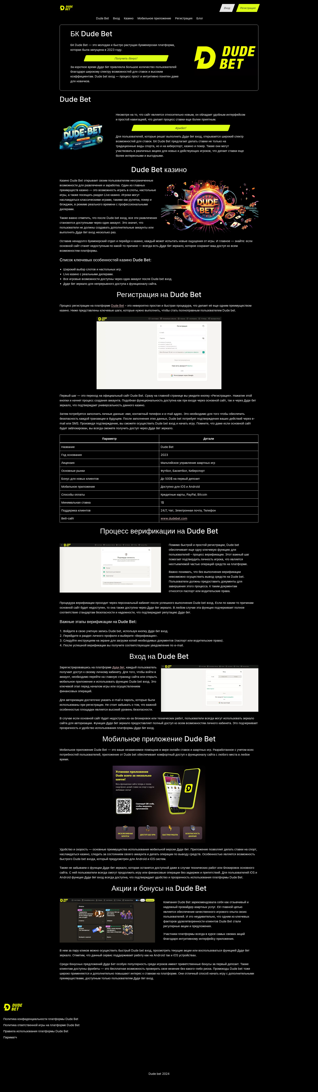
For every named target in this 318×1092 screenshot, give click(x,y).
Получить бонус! (126, 58)
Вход (227, 8)
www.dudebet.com (174, 518)
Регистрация (247, 8)
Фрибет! (181, 128)
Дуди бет (118, 667)
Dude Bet (117, 305)
